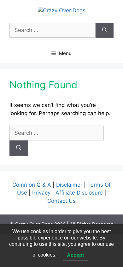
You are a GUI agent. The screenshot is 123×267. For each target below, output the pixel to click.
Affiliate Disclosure (79, 192)
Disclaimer (70, 185)
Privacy (42, 192)
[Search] (105, 30)
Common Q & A (32, 185)
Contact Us (61, 201)
